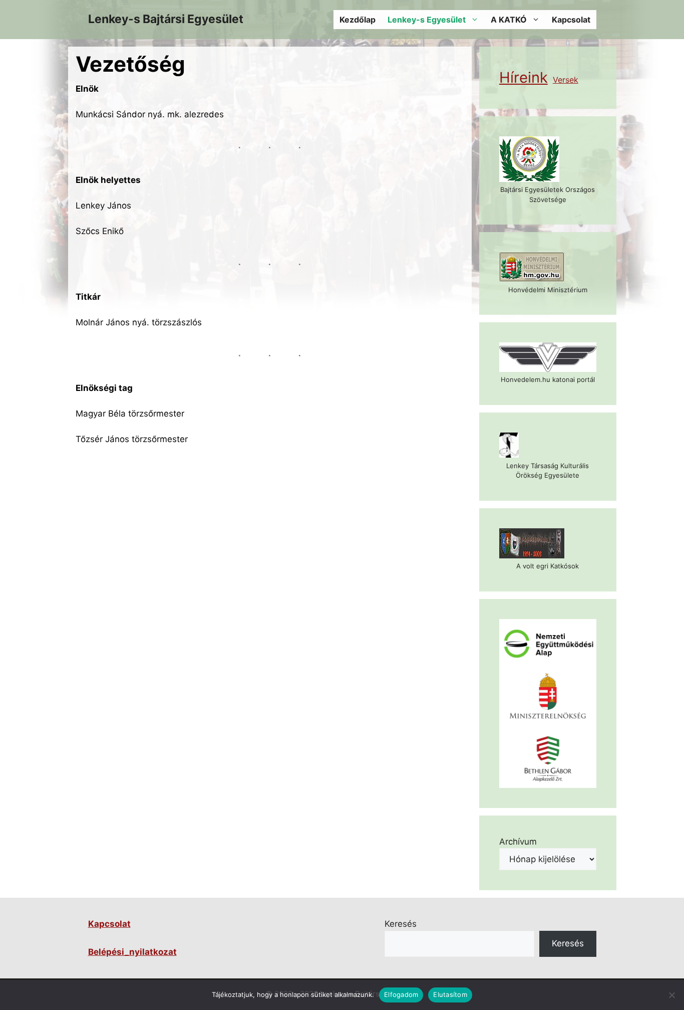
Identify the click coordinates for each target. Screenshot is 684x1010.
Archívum (518, 842)
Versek (565, 80)
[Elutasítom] (671, 995)
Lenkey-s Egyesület (427, 20)
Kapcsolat (571, 20)
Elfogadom (401, 994)
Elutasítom (450, 994)
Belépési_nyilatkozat (132, 952)
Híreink (523, 77)
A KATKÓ (509, 20)
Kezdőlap (357, 20)
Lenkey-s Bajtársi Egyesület (165, 19)
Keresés (401, 924)
